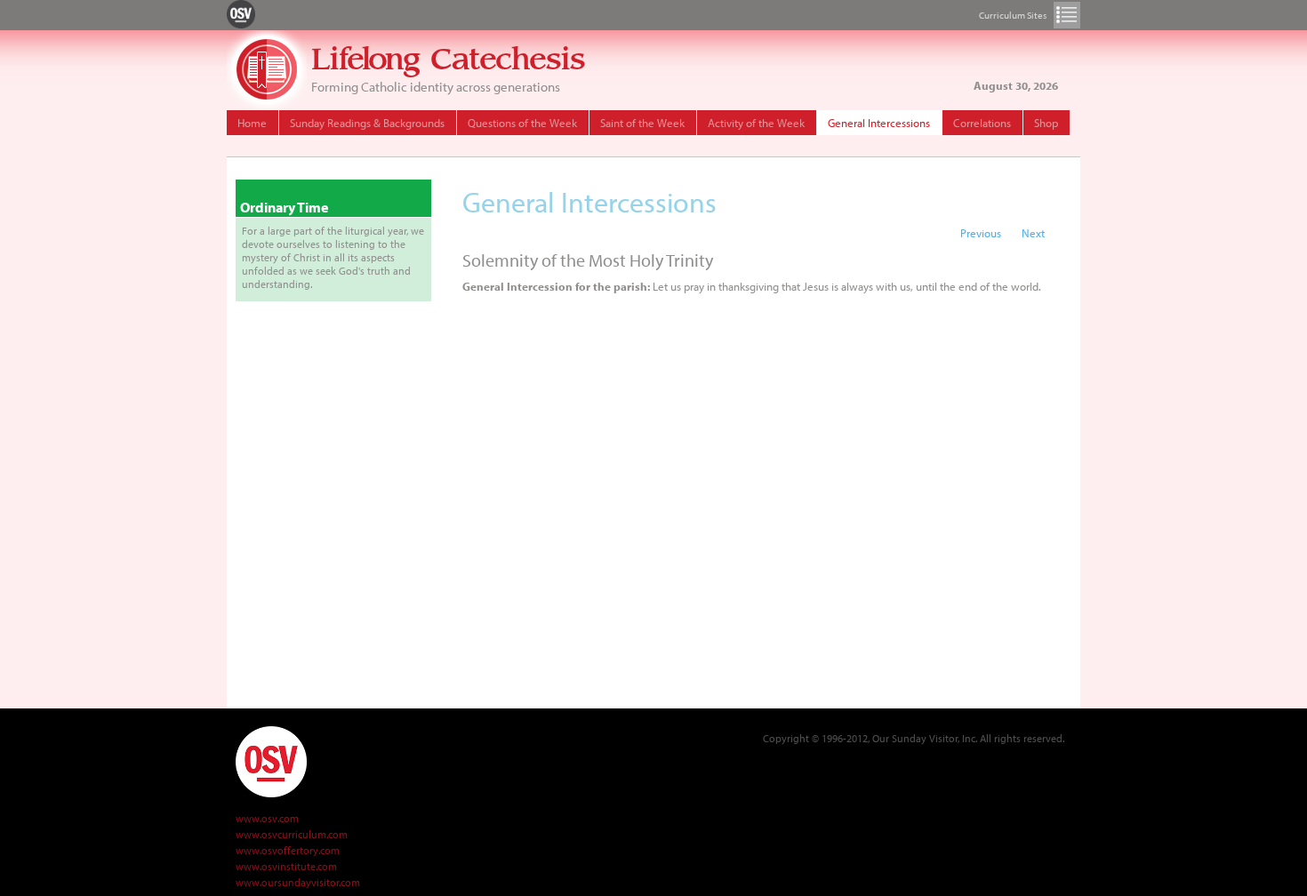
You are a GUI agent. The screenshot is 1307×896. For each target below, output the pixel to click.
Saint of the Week (642, 123)
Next (1033, 233)
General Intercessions (879, 123)
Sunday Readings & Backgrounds (367, 123)
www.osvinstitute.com (286, 866)
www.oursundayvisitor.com (298, 882)
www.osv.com (267, 818)
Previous (980, 233)
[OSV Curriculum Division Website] (241, 13)
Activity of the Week (756, 123)
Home (252, 123)
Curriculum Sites (1067, 15)
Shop (1046, 123)
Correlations (982, 123)
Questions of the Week (522, 123)
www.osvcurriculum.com (292, 834)
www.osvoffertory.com (288, 850)
